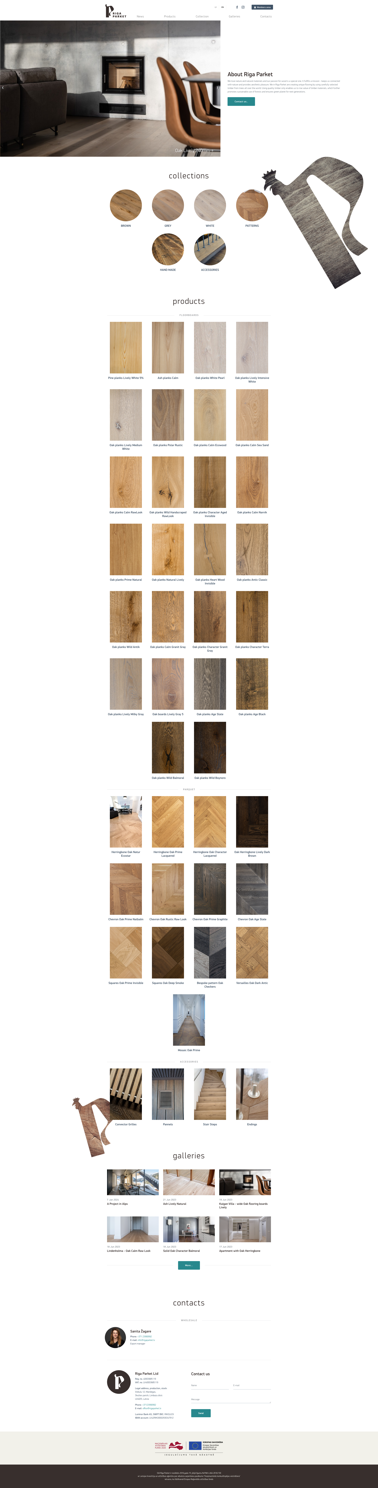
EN (222, 7)
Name (194, 1385)
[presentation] (2, 88)
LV (216, 7)
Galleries (234, 16)
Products (170, 16)
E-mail (236, 1385)
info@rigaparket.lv (146, 1340)
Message (195, 1399)
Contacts (266, 16)
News (140, 16)
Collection (202, 16)
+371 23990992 (144, 1337)
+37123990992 (149, 1405)
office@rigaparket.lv (152, 1408)
